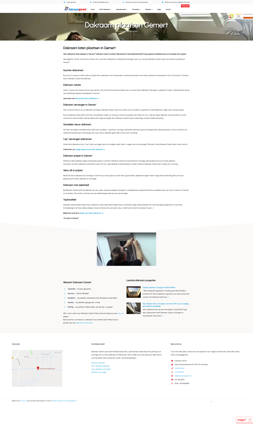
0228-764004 (179, 368)
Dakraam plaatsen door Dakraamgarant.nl (64, 401)
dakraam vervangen (98, 372)
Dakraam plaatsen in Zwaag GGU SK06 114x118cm (159, 287)
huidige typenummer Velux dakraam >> (90, 149)
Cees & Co (23, 401)
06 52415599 (179, 372)
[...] (168, 297)
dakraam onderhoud (84, 323)
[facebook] (211, 402)
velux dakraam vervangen (101, 369)
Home (117, 31)
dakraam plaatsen (98, 363)
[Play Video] (126, 249)
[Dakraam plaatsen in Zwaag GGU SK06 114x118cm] (133, 292)
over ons (120, 313)
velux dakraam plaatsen (100, 366)
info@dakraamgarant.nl (183, 376)
